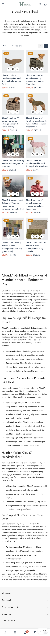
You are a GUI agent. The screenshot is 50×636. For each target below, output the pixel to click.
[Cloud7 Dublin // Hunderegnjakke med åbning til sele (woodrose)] (37, 146)
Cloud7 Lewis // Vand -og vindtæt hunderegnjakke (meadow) (13, 163)
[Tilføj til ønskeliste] (13, 69)
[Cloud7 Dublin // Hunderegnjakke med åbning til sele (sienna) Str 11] (13, 61)
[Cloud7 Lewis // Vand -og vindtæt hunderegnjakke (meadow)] (13, 146)
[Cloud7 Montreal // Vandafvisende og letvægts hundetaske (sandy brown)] (13, 104)
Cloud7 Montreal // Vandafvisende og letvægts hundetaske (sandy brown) (10, 122)
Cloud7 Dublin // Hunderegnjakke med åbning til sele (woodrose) (37, 163)
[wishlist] (35, 632)
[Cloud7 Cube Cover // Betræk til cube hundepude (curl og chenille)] (37, 229)
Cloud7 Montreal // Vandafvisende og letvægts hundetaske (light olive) (35, 80)
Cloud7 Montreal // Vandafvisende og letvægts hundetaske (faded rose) (35, 204)
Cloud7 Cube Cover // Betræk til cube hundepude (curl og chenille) (36, 247)
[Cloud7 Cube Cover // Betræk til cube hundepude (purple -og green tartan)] (13, 229)
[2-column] (46, 46)
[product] (5, 632)
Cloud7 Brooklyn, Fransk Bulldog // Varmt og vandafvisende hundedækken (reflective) (13, 204)
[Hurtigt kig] (17, 69)
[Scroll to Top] (45, 623)
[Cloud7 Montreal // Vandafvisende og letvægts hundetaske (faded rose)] (37, 186)
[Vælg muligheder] (9, 69)
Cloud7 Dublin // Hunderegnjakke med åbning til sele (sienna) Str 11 (11, 80)
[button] (45, 4)
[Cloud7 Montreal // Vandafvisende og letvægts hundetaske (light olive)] (37, 61)
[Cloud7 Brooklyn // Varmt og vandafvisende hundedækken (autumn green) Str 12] (37, 104)
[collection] (15, 632)
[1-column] (40, 46)
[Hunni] (25, 4)
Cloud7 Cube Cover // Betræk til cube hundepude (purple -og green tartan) (12, 247)
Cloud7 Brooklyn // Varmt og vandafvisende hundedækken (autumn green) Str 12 (36, 122)
